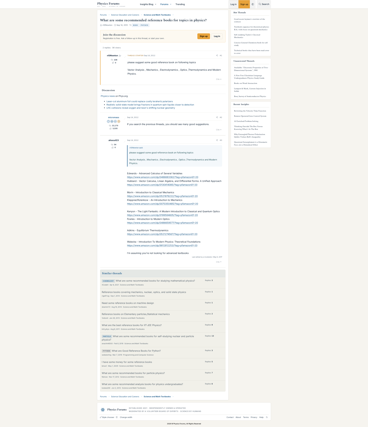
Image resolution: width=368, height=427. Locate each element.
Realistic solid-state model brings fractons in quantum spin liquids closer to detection (150, 104)
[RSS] (267, 417)
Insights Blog (146, 4)
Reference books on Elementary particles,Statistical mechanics (136, 314)
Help (261, 417)
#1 (221, 55)
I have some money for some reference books (127, 362)
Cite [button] (218, 79)
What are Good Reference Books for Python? (136, 350)
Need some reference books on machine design (128, 303)
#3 (221, 140)
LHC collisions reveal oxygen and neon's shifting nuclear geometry (141, 107)
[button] (156, 4)
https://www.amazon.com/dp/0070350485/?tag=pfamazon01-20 (162, 203)
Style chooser (108, 417)
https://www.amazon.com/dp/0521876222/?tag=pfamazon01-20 (162, 196)
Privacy (254, 417)
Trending (180, 4)
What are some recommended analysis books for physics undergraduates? (142, 384)
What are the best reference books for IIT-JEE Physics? (132, 325)
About (238, 417)
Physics (144, 25)
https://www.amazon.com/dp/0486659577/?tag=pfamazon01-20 (162, 222)
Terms (246, 417)
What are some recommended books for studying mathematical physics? (155, 280)
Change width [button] (126, 417)
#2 (221, 117)
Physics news (108, 96)
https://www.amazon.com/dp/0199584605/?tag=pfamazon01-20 (162, 215)
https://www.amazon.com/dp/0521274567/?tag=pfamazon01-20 (162, 234)
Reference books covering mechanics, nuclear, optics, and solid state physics (144, 292)
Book (135, 25)
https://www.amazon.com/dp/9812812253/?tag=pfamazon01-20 (162, 245)
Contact (230, 417)
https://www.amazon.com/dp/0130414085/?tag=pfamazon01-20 (162, 184)
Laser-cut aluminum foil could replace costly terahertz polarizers (140, 101)
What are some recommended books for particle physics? (133, 373)
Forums (164, 4)
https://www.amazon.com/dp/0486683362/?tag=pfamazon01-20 (162, 177)
